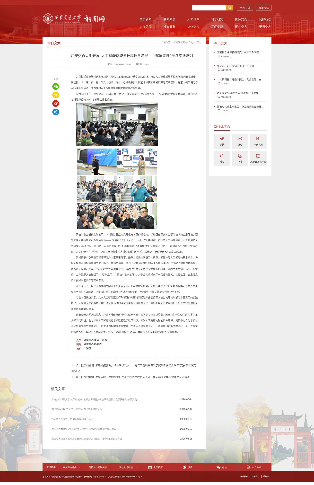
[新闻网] (74, 22)
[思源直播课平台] (258, 156)
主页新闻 (145, 19)
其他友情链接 (126, 467)
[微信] (240, 139)
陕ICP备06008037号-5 (132, 476)
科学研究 (217, 19)
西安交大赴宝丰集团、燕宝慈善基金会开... (240, 106)
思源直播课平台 (258, 161)
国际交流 (241, 19)
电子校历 (158, 467)
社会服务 (169, 26)
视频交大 (265, 26)
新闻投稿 (263, 7)
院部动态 (265, 19)
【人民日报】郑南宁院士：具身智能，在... (240, 79)
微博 (222, 144)
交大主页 (245, 7)
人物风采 (145, 26)
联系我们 (256, 476)
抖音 (222, 161)
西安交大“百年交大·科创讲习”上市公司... (239, 93)
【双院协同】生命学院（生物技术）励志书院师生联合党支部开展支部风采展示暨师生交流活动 (135, 377)
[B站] (240, 156)
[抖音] (222, 156)
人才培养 (193, 19)
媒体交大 (193, 26)
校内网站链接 (70, 467)
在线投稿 (244, 476)
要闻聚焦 (169, 19)
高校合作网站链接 (98, 467)
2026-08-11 (226, 83)
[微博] (222, 139)
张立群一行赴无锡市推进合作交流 (235, 65)
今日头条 (258, 144)
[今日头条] (258, 139)
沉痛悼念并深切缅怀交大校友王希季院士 (239, 52)
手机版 (266, 476)
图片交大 (241, 26)
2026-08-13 (226, 56)
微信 (240, 144)
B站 (240, 161)
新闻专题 (217, 26)
